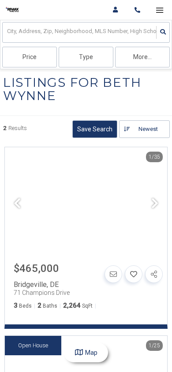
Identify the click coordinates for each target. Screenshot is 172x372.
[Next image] (154, 204)
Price (29, 56)
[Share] (154, 274)
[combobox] (7, 32)
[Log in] (115, 10)
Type (86, 56)
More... (142, 56)
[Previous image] (17, 204)
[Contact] (113, 274)
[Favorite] (133, 274)
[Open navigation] (159, 10)
